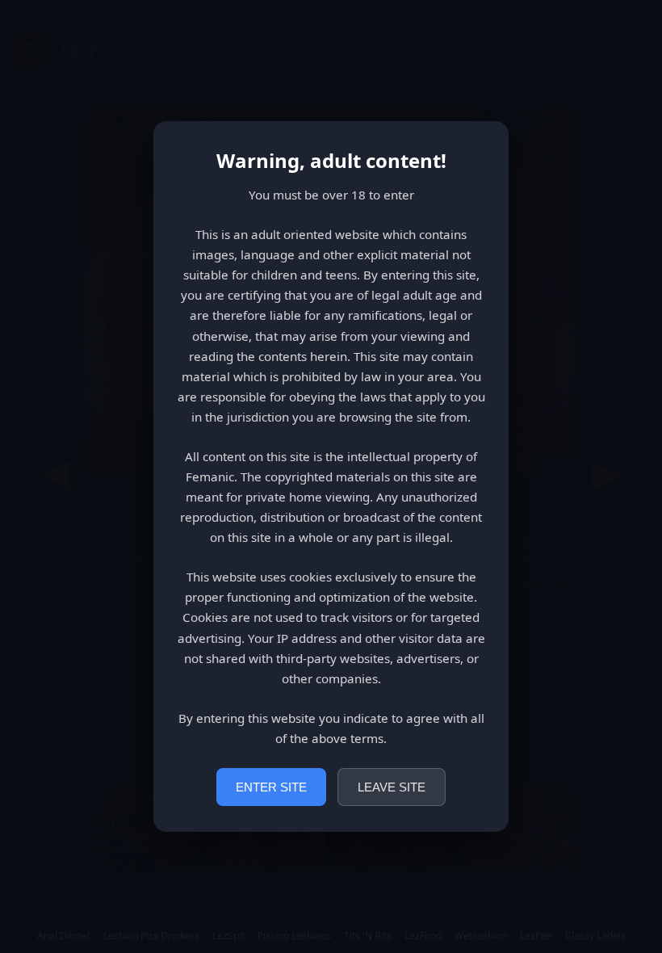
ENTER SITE (271, 787)
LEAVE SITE (391, 787)
